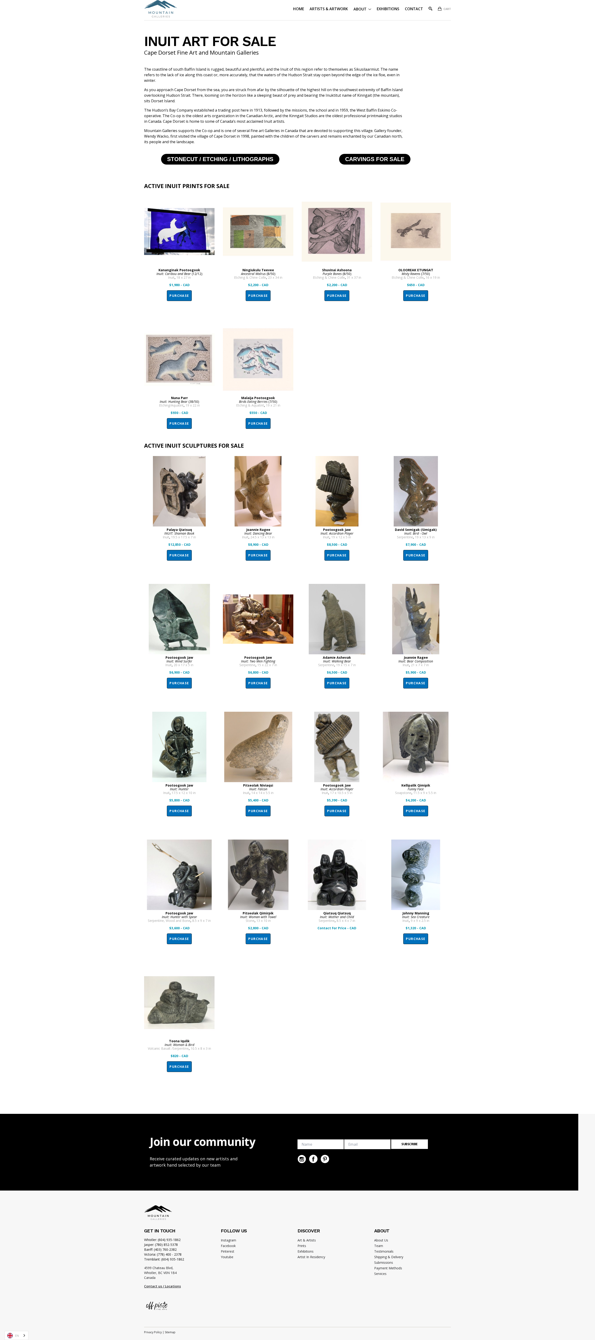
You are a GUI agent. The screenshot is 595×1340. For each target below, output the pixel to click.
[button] (362, 9)
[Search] (430, 8)
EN (17, 1335)
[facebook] (313, 1159)
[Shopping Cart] (440, 9)
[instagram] (302, 1159)
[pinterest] (325, 1159)
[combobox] (16, 1335)
